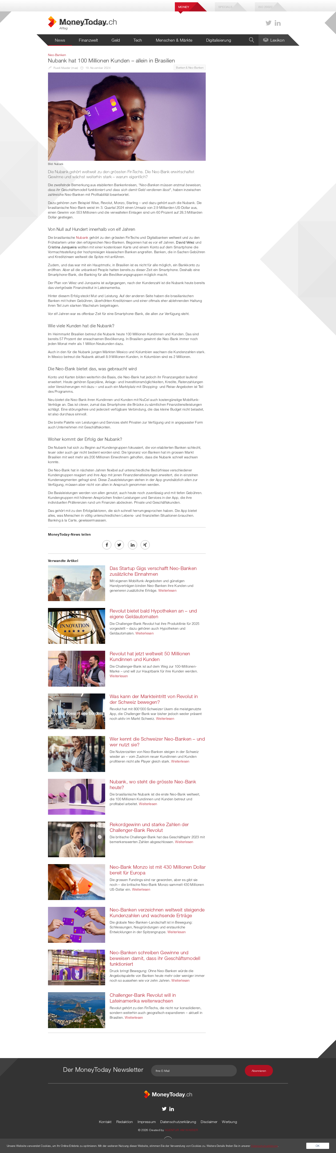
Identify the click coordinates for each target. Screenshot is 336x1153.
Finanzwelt (88, 40)
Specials (225, 7)
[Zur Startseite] (168, 1094)
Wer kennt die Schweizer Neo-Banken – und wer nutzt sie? (157, 741)
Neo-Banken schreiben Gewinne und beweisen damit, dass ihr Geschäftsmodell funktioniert (155, 958)
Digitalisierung (218, 40)
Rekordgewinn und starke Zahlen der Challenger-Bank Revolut (149, 827)
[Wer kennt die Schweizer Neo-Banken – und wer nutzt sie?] (76, 754)
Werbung (229, 1122)
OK (318, 1146)
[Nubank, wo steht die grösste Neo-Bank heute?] (76, 796)
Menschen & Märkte (174, 40)
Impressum (147, 1122)
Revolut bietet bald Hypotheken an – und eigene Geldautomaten (153, 613)
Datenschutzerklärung (178, 1122)
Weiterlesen (167, 590)
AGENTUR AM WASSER (181, 1130)
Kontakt (105, 1122)
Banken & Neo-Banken (189, 67)
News (60, 40)
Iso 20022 (265, 7)
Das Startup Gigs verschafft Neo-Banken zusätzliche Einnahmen (153, 571)
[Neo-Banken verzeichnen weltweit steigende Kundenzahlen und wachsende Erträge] (76, 924)
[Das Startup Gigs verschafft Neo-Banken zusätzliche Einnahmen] (76, 583)
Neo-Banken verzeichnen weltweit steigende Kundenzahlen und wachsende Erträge (157, 912)
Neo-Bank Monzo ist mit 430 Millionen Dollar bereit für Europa (158, 870)
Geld (116, 40)
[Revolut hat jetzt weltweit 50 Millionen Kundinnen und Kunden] (76, 668)
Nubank (82, 237)
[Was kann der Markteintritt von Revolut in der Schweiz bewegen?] (76, 711)
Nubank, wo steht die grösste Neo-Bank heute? (153, 784)
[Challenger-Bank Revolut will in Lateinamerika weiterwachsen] (76, 1010)
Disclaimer (209, 1122)
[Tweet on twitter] (119, 544)
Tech (137, 40)
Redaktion (124, 1122)
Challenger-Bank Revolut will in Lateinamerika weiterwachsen (143, 998)
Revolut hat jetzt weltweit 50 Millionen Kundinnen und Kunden (150, 656)
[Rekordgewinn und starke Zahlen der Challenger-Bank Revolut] (76, 839)
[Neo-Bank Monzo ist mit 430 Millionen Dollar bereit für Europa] (76, 881)
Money (183, 7)
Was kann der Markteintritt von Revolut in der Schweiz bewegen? (154, 699)
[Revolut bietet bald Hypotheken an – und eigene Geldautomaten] (76, 626)
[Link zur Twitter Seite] (268, 23)
